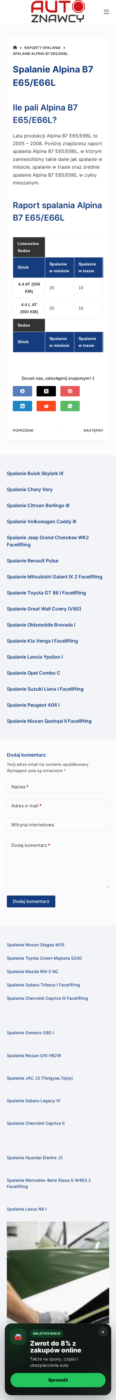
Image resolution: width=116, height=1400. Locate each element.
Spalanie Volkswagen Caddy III (41, 521)
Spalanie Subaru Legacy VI (33, 1100)
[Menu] (106, 12)
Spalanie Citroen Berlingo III (38, 505)
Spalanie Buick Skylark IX (35, 473)
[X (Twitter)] (46, 391)
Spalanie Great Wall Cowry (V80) (44, 609)
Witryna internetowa (32, 825)
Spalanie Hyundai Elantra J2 (35, 1157)
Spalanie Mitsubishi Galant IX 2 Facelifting (54, 577)
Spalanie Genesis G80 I (30, 1032)
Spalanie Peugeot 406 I (33, 705)
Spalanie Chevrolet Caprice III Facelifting (47, 998)
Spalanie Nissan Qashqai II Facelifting (49, 721)
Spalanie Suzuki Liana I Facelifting (45, 689)
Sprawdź (58, 1380)
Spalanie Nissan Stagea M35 (36, 944)
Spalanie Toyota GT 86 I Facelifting (46, 593)
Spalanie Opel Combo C (33, 673)
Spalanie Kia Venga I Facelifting (42, 641)
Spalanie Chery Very (30, 489)
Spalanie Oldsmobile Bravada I (41, 625)
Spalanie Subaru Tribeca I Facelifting (43, 984)
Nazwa (20, 787)
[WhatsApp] (70, 406)
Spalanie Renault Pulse (32, 561)
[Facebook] (22, 391)
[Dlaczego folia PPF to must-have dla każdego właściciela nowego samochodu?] (58, 1272)
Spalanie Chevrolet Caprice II (36, 1123)
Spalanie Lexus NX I (26, 1208)
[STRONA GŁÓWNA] (15, 47)
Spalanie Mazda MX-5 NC (32, 971)
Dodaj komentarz (30, 845)
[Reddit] (46, 406)
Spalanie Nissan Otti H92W (34, 1055)
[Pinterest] (70, 391)
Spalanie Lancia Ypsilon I (35, 657)
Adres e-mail (26, 806)
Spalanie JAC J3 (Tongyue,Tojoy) (40, 1078)
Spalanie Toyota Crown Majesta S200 (44, 958)
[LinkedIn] (22, 406)
